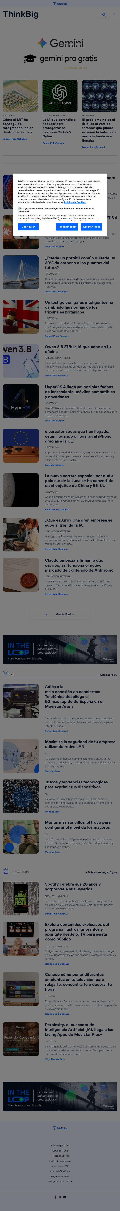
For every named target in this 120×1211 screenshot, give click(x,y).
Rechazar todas (67, 226)
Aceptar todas (91, 226)
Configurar (28, 226)
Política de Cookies (75, 202)
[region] (60, 205)
